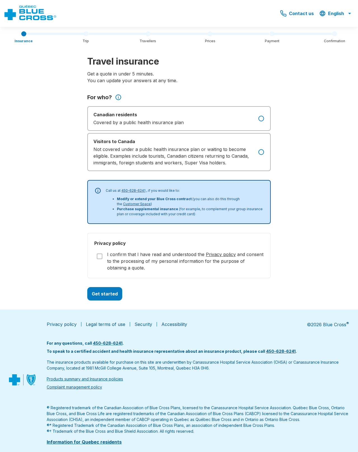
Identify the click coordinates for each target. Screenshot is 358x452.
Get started (105, 294)
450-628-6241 (133, 190)
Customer (131, 204)
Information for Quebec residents (84, 442)
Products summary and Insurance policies (85, 379)
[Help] (118, 97)
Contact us (301, 13)
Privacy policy (221, 254)
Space (145, 204)
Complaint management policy (74, 387)
